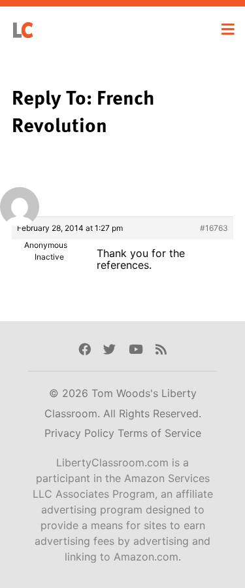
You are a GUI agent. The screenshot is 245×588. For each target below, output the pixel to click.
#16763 (214, 228)
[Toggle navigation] (228, 29)
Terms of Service (159, 433)
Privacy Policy (81, 433)
